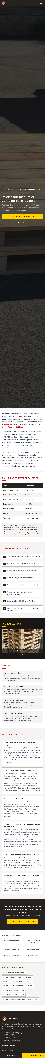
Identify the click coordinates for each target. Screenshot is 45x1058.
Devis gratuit (35, 1055)
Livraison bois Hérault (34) (13, 990)
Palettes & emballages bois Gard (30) (17, 981)
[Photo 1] (19, 654)
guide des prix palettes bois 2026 (26, 534)
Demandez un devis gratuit (14, 532)
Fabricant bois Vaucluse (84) (14, 973)
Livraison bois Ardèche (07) (13, 995)
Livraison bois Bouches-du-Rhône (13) (17, 977)
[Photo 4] (24, 654)
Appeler (12, 1055)
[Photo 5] (25, 654)
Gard (39, 424)
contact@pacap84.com (12, 1041)
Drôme (4, 427)
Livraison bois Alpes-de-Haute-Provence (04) (20, 999)
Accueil (4, 190)
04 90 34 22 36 (22, 222)
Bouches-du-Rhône (15, 427)
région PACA (9, 424)
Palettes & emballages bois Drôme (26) (17, 986)
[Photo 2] (20, 654)
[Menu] (41, 3)
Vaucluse (19, 416)
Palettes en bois (7, 1051)
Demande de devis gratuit (22, 216)
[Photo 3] (22, 654)
